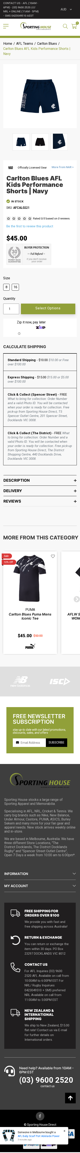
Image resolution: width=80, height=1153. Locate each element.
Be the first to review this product (29, 226)
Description (16, 480)
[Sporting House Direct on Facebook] (40, 1116)
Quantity (9, 298)
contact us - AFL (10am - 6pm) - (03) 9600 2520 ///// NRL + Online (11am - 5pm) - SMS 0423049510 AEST (21, 9)
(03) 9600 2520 (46, 1080)
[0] (74, 26)
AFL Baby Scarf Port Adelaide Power (39, 1136)
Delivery (12, 491)
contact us (48, 1086)
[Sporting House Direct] (35, 26)
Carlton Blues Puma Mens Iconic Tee (30, 616)
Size (6, 278)
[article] (30, 602)
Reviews (12, 501)
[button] (53, 556)
